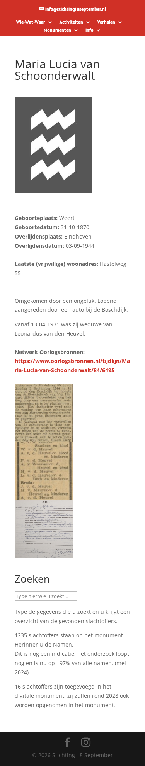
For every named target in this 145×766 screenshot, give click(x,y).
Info (89, 30)
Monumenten (57, 30)
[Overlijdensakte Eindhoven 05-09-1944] (44, 552)
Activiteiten (71, 22)
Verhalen (106, 22)
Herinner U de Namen (43, 644)
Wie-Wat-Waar (30, 22)
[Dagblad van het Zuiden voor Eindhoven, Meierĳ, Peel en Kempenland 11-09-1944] (44, 437)
